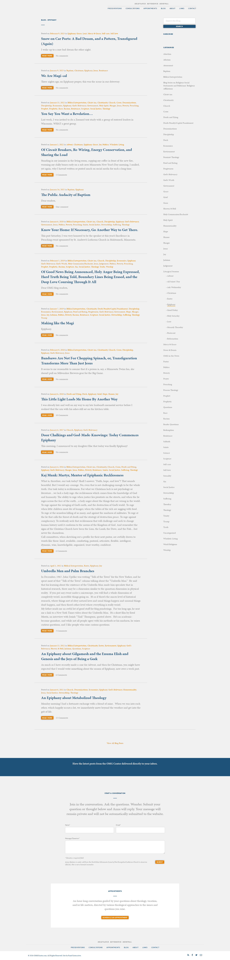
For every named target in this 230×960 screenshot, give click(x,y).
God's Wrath (61, 263)
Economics (57, 105)
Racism (67, 108)
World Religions (170, 544)
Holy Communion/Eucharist (80, 263)
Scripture (85, 108)
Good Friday (172, 310)
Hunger (113, 105)
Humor (111, 393)
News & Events (169, 350)
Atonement (168, 65)
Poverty (125, 105)
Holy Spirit (103, 105)
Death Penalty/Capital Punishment (113, 308)
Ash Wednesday (174, 287)
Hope (128, 311)
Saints (85, 224)
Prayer (166, 378)
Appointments (150, 8)
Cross (118, 102)
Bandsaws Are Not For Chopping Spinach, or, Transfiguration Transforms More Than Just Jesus (89, 360)
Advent (69, 144)
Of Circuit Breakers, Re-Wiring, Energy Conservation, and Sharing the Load (86, 152)
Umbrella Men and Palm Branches (67, 570)
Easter (86, 565)
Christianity (102, 102)
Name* (67, 825)
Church (112, 102)
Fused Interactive (74, 955)
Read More (47, 56)
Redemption (168, 430)
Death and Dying (73, 393)
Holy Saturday (173, 315)
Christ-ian (91, 102)
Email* (118, 825)
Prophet (44, 108)
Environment (57, 311)
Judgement (103, 263)
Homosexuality (129, 689)
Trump (44, 317)
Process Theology (170, 390)
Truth (102, 266)
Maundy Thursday (175, 327)
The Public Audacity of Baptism (65, 194)
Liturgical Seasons (171, 271)
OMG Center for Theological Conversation (56, 7)
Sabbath (166, 441)
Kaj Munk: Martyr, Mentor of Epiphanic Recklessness (82, 475)
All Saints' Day (173, 281)
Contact (192, 8)
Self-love (114, 33)
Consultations (133, 8)
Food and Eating (80, 311)
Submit (160, 862)
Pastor (166, 361)
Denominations (129, 102)
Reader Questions (171, 424)
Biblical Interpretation (76, 102)
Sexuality (167, 475)
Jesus (95, 70)
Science (166, 452)
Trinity (166, 515)
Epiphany (71, 33)
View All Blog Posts (115, 743)
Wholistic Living (117, 144)
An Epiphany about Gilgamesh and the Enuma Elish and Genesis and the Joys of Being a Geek (84, 656)
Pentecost (171, 332)
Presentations (115, 8)
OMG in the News (171, 355)
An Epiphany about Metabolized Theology (73, 697)
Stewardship (106, 224)
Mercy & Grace (94, 33)
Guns (165, 202)
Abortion (167, 54)
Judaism (53, 314)
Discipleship (46, 105)
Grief (99, 393)
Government (92, 105)
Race (61, 108)
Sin (76, 266)
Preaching (134, 105)
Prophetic (53, 108)
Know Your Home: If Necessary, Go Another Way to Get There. (89, 229)
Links (181, 8)
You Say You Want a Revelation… (67, 113)
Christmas (78, 70)
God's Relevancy (79, 105)
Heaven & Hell (57, 648)
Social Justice (95, 108)
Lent (85, 33)
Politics (105, 144)
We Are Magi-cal (54, 75)
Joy (100, 144)
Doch (84, 393)
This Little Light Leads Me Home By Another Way (79, 399)
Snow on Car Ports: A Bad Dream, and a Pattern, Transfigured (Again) (89, 41)
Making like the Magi (57, 323)
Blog (163, 8)
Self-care (105, 33)
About (173, 8)
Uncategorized (169, 532)
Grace (79, 33)
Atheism (167, 59)
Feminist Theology (171, 157)
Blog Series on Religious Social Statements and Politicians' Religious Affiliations (179, 85)
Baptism (69, 70)
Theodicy (167, 504)
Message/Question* (72, 838)
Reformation (172, 338)
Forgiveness (93, 311)
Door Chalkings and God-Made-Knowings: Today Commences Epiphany (90, 437)
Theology (106, 108)
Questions (76, 648)
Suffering (117, 224)
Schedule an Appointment (115, 918)
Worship (109, 266)
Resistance (103, 70)
